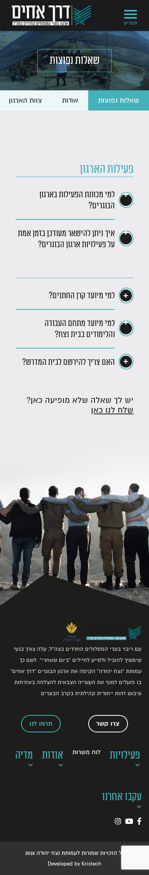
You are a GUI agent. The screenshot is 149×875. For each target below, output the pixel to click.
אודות (70, 100)
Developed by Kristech (74, 863)
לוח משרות (86, 752)
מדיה (24, 755)
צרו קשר (108, 724)
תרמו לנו (40, 724)
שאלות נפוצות (118, 100)
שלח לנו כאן (112, 410)
